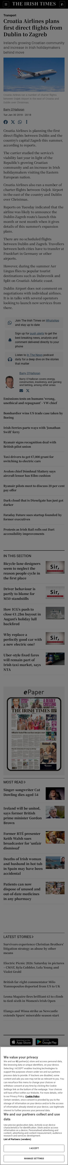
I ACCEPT (34, 1148)
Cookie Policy (32, 1096)
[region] (34, 1106)
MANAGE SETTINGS (34, 1158)
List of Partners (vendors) (17, 1139)
